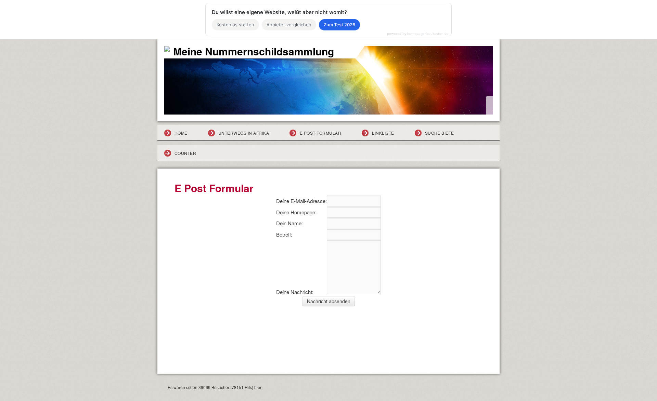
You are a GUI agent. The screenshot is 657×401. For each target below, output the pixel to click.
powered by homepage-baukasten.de (418, 33)
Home (181, 133)
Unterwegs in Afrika (243, 133)
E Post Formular (320, 133)
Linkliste (383, 133)
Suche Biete (439, 133)
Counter (185, 153)
